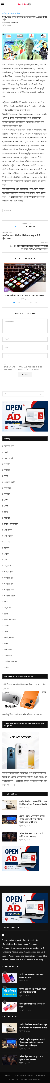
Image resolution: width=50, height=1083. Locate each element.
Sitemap (30, 1075)
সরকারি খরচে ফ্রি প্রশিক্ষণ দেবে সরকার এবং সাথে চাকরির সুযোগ (32, 990)
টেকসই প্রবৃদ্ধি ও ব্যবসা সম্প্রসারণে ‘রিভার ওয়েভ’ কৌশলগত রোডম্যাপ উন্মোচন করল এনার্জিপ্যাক (32, 819)
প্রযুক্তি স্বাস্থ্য (9, 596)
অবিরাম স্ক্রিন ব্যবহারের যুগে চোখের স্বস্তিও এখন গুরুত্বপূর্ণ (31, 834)
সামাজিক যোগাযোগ (10, 661)
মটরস (6, 631)
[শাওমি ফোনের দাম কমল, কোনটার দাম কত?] (9, 1007)
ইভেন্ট (6, 476)
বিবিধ (6, 614)
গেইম (6, 506)
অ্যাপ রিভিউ (8, 458)
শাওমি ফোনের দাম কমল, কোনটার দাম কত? (32, 1005)
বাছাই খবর (7, 607)
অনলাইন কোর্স (9, 446)
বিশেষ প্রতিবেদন (10, 619)
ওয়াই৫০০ (10, 785)
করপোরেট (7, 488)
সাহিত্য (6, 667)
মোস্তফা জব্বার (7, 210)
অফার (6, 452)
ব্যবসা (6, 625)
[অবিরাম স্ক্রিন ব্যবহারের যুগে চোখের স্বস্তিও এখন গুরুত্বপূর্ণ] (9, 836)
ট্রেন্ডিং (6, 554)
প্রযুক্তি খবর (8, 578)
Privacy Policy (40, 1075)
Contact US (9, 1075)
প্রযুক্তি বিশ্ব (9, 590)
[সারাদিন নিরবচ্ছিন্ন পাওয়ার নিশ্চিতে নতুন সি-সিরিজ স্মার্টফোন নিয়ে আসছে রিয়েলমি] (9, 805)
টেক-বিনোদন (8, 536)
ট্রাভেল (6, 548)
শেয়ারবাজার (8, 649)
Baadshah (14, 23)
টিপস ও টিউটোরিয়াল (11, 524)
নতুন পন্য (7, 566)
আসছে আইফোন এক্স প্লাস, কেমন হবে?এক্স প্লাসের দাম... (25, 295)
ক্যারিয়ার (7, 494)
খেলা (5, 500)
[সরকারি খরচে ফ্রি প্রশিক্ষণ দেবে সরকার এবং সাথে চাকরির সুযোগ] (9, 992)
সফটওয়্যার (8, 655)
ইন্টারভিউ (7, 470)
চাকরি (6, 512)
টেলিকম (4, 13)
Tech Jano (23, 1079)
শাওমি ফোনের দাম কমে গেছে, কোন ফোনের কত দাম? (31, 976)
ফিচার (12, 13)
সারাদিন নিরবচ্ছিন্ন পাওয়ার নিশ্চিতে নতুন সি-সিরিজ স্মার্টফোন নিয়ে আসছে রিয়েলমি (33, 803)
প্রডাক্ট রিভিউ (8, 572)
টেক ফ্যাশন (8, 530)
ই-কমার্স (7, 464)
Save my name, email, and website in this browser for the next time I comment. (23, 368)
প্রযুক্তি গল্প (8, 584)
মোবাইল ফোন (9, 637)
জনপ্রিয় (7, 518)
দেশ (5, 560)
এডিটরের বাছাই (9, 482)
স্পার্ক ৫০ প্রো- (39, 684)
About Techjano (20, 1075)
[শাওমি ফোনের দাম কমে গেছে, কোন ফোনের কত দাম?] (9, 978)
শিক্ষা (18, 13)
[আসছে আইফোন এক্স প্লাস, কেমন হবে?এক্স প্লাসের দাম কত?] (25, 277)
